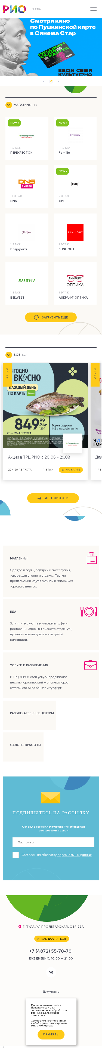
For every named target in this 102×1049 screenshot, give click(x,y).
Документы (51, 992)
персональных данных (74, 855)
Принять (50, 1034)
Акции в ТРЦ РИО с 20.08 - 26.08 (39, 457)
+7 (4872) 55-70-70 (50, 951)
